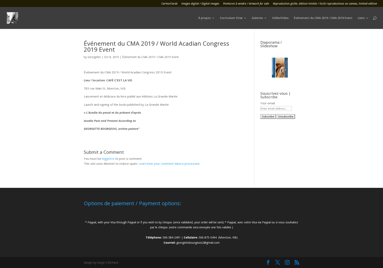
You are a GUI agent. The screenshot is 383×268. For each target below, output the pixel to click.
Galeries (257, 18)
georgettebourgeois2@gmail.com (198, 242)
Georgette (94, 57)
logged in (108, 159)
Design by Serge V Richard (101, 262)
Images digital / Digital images (200, 3)
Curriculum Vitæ (231, 18)
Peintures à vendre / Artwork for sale (246, 3)
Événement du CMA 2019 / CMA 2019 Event (323, 18)
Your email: (267, 103)
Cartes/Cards (169, 3)
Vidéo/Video (280, 18)
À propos (204, 18)
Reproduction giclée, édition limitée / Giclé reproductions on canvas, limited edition (325, 3)
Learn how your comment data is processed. (169, 164)
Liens (361, 18)
